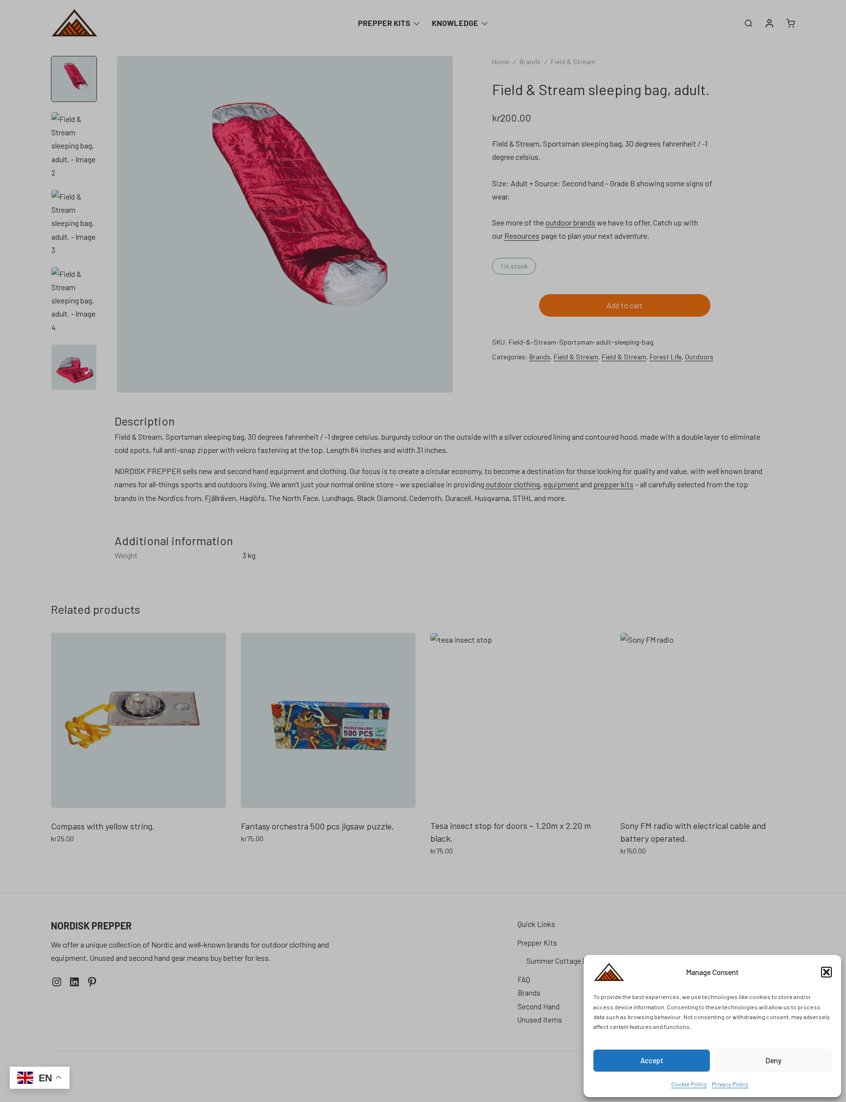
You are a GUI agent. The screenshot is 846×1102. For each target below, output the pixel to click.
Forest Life (666, 356)
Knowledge (455, 22)
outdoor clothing (512, 484)
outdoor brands (570, 222)
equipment (561, 484)
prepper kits (613, 484)
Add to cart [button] (69, 860)
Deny (773, 1060)
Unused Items (539, 1019)
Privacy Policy (730, 1083)
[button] (826, 972)
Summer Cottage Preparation (573, 960)
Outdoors (699, 356)
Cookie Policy (689, 1083)
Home (500, 61)
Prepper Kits (384, 22)
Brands (529, 61)
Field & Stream (573, 61)
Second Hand (538, 1006)
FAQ (523, 979)
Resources (522, 235)
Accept (651, 1060)
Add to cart (625, 305)
